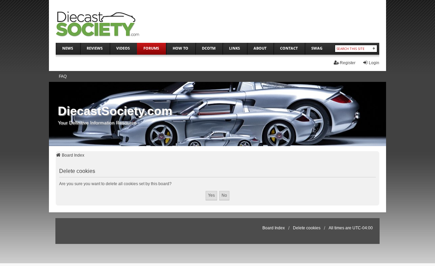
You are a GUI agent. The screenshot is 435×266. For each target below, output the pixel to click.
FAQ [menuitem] (63, 76)
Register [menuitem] (347, 62)
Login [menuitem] (374, 62)
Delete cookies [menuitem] (306, 228)
